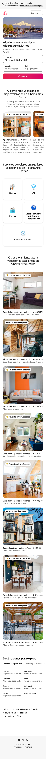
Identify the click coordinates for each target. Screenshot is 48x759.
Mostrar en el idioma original (31, 6)
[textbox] (13, 68)
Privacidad (18, 747)
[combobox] (23, 60)
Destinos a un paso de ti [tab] (12, 664)
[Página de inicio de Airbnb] (5, 13)
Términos (28, 747)
